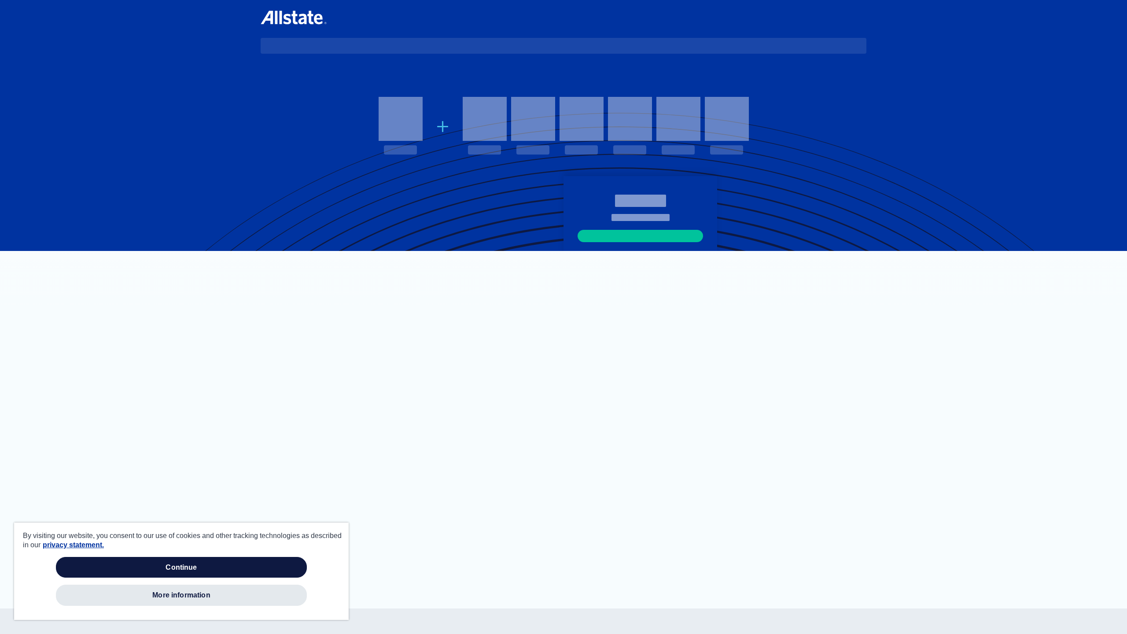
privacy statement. (73, 545)
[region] (181, 571)
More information (181, 595)
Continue (181, 567)
